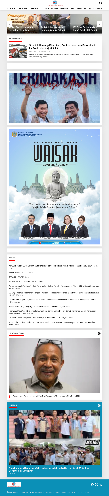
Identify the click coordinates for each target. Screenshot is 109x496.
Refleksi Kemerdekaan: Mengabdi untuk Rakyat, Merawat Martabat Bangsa (54, 29)
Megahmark (37, 492)
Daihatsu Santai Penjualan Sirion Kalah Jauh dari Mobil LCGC (34, 317)
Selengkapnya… (43, 57)
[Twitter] (96, 484)
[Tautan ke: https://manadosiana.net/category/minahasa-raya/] (99, 333)
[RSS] (100, 484)
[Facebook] (92, 484)
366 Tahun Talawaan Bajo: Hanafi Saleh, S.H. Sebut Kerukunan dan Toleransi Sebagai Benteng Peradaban (85, 29)
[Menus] (9, 3)
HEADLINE (32, 51)
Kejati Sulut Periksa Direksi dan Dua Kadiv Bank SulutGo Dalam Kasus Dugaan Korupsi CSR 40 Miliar (52, 322)
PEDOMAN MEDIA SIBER (19, 281)
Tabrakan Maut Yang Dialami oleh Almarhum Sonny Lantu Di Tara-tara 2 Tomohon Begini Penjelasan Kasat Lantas (52, 312)
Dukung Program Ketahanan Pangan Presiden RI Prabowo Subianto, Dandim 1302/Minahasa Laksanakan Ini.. (54, 293)
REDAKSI (12, 277)
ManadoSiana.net (20, 492)
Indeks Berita (14, 272)
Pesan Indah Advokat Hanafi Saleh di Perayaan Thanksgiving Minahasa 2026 (46, 396)
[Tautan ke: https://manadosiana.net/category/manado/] (99, 405)
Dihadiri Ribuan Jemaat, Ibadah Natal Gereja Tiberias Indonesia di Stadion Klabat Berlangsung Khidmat (53, 299)
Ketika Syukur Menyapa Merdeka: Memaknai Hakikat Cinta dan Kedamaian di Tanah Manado (21, 29)
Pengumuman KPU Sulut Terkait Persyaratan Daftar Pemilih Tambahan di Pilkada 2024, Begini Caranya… (54, 286)
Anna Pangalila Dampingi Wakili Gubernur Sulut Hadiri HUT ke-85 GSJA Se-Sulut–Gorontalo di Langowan (50, 469)
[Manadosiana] (55, 3)
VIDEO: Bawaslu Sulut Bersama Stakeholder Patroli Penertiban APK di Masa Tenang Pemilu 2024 (50, 265)
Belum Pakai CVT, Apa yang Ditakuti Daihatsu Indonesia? (33, 306)
